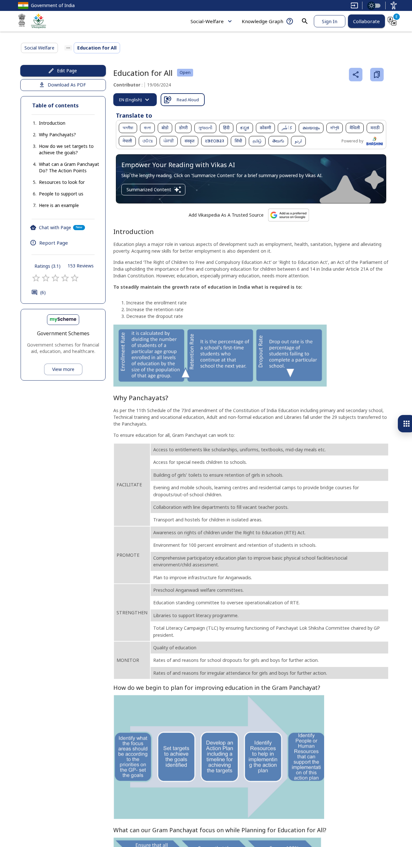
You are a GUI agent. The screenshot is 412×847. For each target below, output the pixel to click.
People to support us (61, 194)
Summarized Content (148, 189)
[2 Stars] (46, 278)
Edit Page (67, 71)
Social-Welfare (207, 21)
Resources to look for (62, 182)
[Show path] (68, 47)
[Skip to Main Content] (354, 5)
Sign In (329, 21)
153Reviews (81, 266)
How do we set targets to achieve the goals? (66, 149)
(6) (43, 292)
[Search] (304, 21)
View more (63, 369)
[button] (45, 123)
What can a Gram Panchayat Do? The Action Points (69, 167)
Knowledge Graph (262, 21)
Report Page (53, 242)
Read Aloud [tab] (188, 100)
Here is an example (59, 205)
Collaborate (366, 21)
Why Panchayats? (57, 134)
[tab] (135, 99)
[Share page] (355, 74)
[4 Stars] (65, 278)
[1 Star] (36, 278)
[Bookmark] (376, 74)
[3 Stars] (55, 278)
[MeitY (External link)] (21, 21)
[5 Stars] (75, 278)
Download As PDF (67, 85)
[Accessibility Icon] (393, 5)
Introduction (52, 123)
